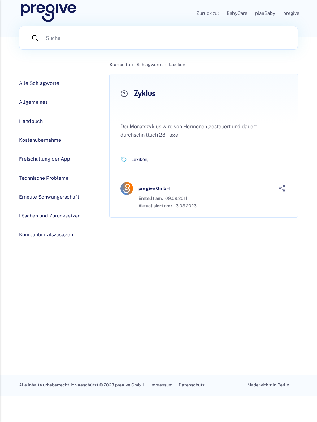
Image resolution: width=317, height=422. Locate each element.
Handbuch (31, 121)
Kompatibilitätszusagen (46, 235)
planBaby (265, 13)
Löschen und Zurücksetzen (49, 216)
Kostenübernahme (40, 140)
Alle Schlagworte (39, 83)
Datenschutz (192, 384)
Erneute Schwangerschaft (49, 197)
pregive (291, 13)
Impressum (161, 384)
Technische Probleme (43, 178)
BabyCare (237, 13)
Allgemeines (33, 102)
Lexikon (139, 159)
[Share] (282, 188)
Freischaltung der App (44, 159)
